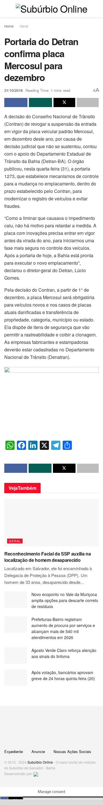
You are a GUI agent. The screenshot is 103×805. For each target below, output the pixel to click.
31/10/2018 (13, 90)
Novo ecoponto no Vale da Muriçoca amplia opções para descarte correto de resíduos (64, 600)
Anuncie (38, 751)
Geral (24, 26)
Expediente (13, 751)
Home (9, 26)
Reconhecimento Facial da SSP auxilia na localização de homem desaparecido (47, 556)
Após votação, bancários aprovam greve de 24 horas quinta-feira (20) (63, 675)
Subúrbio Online (40, 762)
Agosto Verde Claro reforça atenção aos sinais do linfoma (63, 653)
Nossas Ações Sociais (72, 751)
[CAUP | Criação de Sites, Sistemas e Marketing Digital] (35, 773)
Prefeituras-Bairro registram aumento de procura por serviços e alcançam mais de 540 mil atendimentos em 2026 (63, 628)
